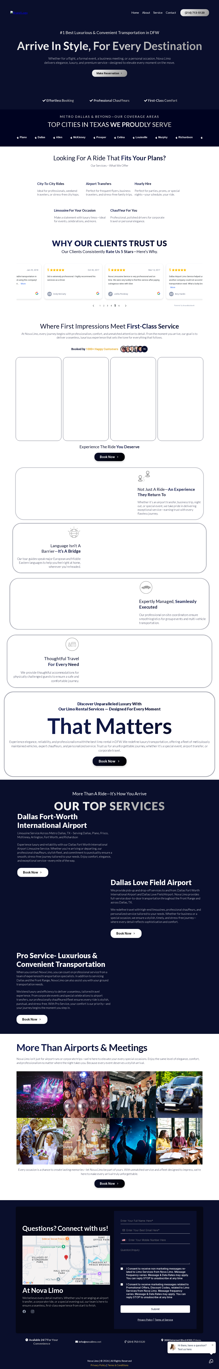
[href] (66, 1259)
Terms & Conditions (118, 1365)
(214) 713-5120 (195, 12)
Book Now (107, 457)
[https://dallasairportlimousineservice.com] (19, 12)
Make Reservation (108, 73)
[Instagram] (32, 1311)
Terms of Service (164, 1319)
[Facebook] (24, 1311)
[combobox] (124, 1240)
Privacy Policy (145, 1319)
